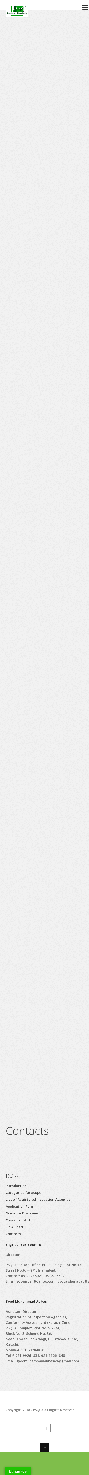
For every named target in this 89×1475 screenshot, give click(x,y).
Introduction (16, 1185)
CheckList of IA (18, 1220)
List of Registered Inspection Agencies (38, 1199)
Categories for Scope (23, 1192)
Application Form (20, 1206)
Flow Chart (15, 1227)
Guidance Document (23, 1213)
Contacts (13, 1233)
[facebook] (47, 1428)
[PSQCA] (17, 14)
